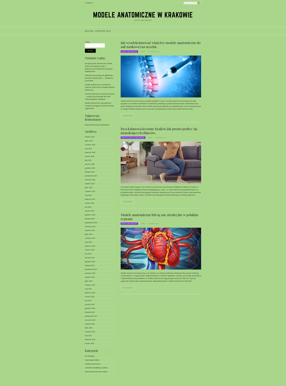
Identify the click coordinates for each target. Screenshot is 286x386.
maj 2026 (88, 148)
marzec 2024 (89, 250)
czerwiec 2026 (90, 145)
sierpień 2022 (90, 324)
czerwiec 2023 (90, 285)
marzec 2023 (89, 297)
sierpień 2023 (90, 277)
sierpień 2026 (90, 137)
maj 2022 (88, 335)
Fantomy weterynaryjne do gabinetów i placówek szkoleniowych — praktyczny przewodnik (99, 78)
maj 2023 (88, 289)
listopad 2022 (90, 312)
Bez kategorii (89, 356)
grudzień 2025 (90, 168)
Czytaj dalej (128, 115)
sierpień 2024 (90, 230)
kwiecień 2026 (90, 152)
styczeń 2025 (90, 211)
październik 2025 (91, 176)
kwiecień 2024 (90, 246)
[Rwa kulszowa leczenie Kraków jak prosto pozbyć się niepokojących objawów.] (161, 162)
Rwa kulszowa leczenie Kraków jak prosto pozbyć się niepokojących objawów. (159, 131)
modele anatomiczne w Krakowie (143, 15)
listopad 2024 (90, 219)
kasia (143, 51)
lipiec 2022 (89, 328)
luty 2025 (88, 207)
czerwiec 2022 (90, 332)
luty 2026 (88, 160)
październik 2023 (91, 269)
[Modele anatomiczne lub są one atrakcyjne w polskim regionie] (161, 248)
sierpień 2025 (90, 184)
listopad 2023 (90, 265)
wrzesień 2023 (90, 273)
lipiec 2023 (89, 281)
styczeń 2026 (90, 164)
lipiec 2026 (89, 141)
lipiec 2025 (89, 187)
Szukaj (87, 42)
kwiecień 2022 (90, 339)
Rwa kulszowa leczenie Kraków (133, 137)
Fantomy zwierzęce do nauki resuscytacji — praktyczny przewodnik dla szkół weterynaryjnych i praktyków (100, 96)
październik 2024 (91, 222)
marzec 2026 (89, 156)
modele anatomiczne (129, 51)
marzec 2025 (89, 203)
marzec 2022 (89, 343)
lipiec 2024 (89, 234)
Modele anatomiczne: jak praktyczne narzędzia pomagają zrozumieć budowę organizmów (99, 105)
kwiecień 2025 (90, 199)
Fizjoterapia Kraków (92, 360)
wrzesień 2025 (90, 180)
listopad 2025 (90, 172)
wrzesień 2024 (90, 226)
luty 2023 (88, 300)
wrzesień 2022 (90, 320)
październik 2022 (91, 316)
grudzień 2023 (90, 261)
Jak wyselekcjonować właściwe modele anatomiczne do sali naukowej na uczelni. (161, 44)
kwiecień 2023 (90, 293)
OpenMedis (89, 3)
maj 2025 (88, 195)
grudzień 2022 (90, 308)
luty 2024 (88, 254)
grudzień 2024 (90, 215)
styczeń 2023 (90, 304)
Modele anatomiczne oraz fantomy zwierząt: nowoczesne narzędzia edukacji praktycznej (100, 87)
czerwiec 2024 (90, 238)
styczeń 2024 (90, 258)
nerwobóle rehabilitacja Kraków (96, 368)
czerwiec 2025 (90, 191)
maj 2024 (88, 242)
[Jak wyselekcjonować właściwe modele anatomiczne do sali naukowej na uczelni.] (161, 76)
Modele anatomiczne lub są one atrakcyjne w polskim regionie (159, 217)
